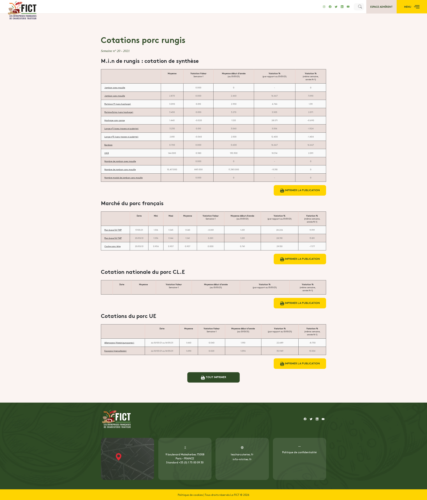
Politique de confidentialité (299, 452)
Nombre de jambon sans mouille (120, 169)
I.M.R (106, 153)
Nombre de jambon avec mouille (120, 161)
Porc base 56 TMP (113, 230)
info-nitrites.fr (242, 459)
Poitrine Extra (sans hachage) (118, 112)
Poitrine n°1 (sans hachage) (117, 104)
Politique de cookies (190, 494)
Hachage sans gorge (114, 120)
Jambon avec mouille (114, 87)
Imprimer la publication (302, 190)
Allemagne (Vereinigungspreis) (119, 342)
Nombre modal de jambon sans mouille (123, 177)
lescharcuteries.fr (242, 454)
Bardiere (108, 145)
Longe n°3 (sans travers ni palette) (121, 136)
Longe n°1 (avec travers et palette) (121, 128)
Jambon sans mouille (114, 95)
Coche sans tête (112, 246)
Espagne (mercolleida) (115, 350)
